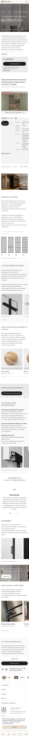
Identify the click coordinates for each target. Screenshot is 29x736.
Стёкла (21, 29)
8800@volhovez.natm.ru (17, 713)
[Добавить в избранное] (26, 93)
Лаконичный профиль (13, 29)
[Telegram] (6, 669)
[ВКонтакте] (3, 669)
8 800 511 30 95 (14, 709)
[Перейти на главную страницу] (6, 2)
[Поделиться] (23, 93)
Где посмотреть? (5, 153)
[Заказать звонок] (11, 122)
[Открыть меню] (27, 2)
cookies (12, 719)
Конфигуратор (4, 29)
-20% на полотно (7, 93)
